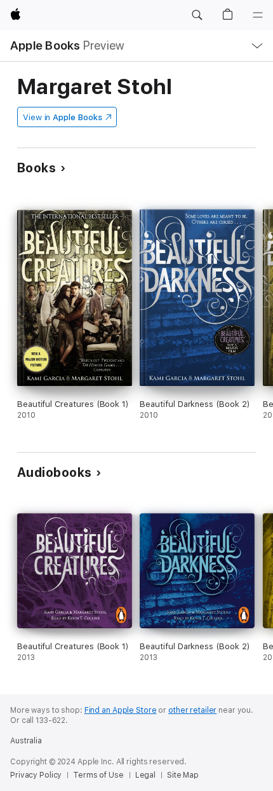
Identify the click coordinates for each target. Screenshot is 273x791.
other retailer (192, 710)
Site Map (183, 775)
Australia (26, 740)
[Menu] (258, 15)
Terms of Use (98, 775)
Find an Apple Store (120, 710)
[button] (197, 15)
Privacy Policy (36, 775)
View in (62, 117)
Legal (145, 775)
